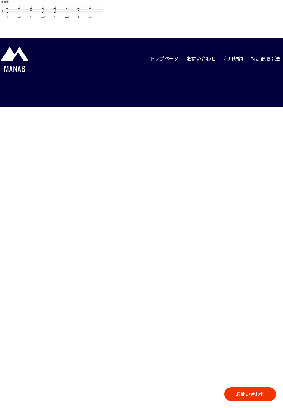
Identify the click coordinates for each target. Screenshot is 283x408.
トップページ (164, 58)
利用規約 (233, 58)
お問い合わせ (250, 393)
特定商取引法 (265, 58)
